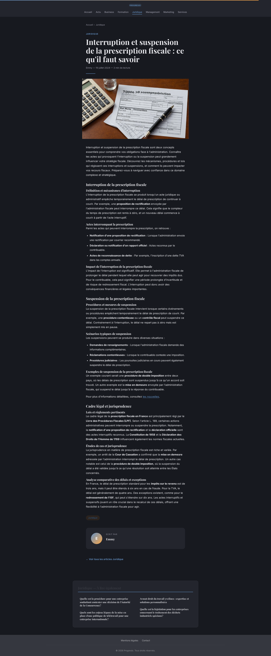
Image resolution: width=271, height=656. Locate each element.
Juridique (137, 12)
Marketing (168, 12)
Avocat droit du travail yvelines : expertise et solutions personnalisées (164, 600)
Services (182, 12)
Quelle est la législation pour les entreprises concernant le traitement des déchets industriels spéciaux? (164, 612)
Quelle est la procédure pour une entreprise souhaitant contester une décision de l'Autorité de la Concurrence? (105, 602)
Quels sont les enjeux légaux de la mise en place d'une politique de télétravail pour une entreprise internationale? (104, 616)
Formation (123, 12)
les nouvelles (151, 396)
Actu (98, 12)
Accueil (88, 12)
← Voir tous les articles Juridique (104, 559)
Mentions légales (129, 640)
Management (153, 12)
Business (109, 12)
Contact (146, 640)
